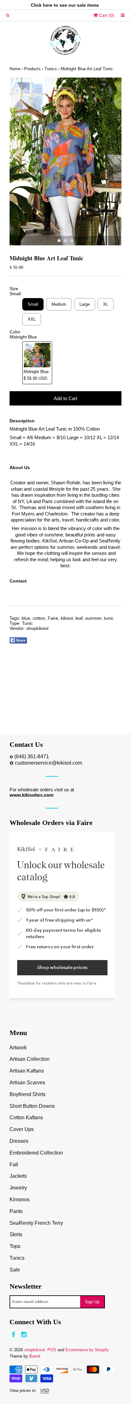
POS (51, 1349)
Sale (15, 1269)
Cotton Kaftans (26, 1117)
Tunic (27, 623)
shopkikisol (37, 628)
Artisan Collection (30, 1059)
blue (26, 618)
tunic (109, 618)
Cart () (106, 15)
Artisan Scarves (27, 1082)
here (47, 5)
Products (32, 68)
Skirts (16, 1234)
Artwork (18, 1047)
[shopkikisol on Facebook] (13, 1335)
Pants (16, 1211)
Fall (14, 1164)
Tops (15, 1246)
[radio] (33, 304)
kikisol (67, 618)
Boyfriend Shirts (27, 1094)
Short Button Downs (32, 1106)
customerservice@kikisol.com (48, 763)
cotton (39, 618)
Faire (53, 618)
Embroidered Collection (36, 1152)
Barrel (34, 1356)
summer (93, 618)
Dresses (19, 1141)
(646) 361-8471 (31, 756)
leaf (79, 618)
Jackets (18, 1176)
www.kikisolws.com (31, 795)
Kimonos (20, 1199)
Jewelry (18, 1187)
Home (15, 68)
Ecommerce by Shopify (87, 1349)
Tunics (51, 68)
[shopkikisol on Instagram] (24, 1335)
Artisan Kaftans (27, 1070)
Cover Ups (22, 1129)
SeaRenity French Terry (36, 1223)
